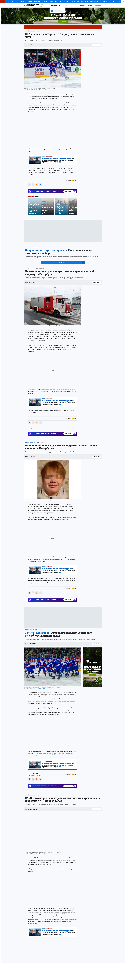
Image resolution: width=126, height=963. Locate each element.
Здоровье (62, 1)
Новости (32, 26)
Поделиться (97, 45)
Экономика (44, 1)
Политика (29, 1)
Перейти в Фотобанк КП (40, 89)
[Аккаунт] (123, 1)
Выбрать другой (57, 11)
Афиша (105, 1)
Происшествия (84, 26)
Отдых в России (66, 26)
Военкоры (45, 26)
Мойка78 (63, 860)
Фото (8, 1)
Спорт (91, 1)
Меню (2, 1)
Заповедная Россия (75, 26)
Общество (37, 1)
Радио (84, 5)
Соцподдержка (78, 1)
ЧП (31, 428)
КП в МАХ (59, 26)
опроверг (31, 111)
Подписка (98, 5)
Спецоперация (21, 1)
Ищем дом (70, 1)
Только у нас (39, 26)
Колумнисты (97, 1)
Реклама (90, 5)
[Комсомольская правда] (31, 5)
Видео (13, 1)
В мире (51, 1)
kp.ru (34, 45)
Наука (86, 1)
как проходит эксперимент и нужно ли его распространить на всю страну (58, 160)
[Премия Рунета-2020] (44, 5)
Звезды (56, 1)
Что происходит (32, 442)
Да (52, 11)
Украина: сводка (52, 26)
